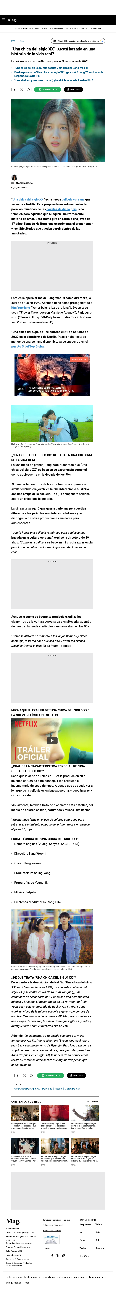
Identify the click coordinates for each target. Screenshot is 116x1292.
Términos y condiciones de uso (56, 1220)
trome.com (79, 1277)
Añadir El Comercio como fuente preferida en (78, 41)
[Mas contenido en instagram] (64, 1256)
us (80, 1232)
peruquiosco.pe (13, 1283)
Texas (36, 28)
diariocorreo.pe (96, 1277)
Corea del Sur (72, 1088)
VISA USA (83, 28)
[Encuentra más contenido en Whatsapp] (28, 89)
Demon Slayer (95, 28)
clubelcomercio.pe (32, 1277)
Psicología (58, 28)
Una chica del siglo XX (27, 1088)
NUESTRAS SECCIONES (87, 1220)
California (27, 28)
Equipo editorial (12, 1228)
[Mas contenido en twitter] (58, 1256)
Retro (98, 1240)
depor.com (64, 1277)
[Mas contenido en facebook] (52, 1256)
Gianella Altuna (24, 183)
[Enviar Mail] (13, 183)
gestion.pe (50, 1277)
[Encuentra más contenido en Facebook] (14, 89)
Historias (84, 1256)
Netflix (58, 1088)
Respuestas (85, 1224)
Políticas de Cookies (52, 1231)
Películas (47, 1088)
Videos (98, 1224)
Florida (17, 28)
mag (27, 1283)
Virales (82, 1248)
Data (97, 1232)
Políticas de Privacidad (53, 1225)
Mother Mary (71, 28)
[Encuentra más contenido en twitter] (21, 89)
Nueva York (46, 28)
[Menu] (5, 20)
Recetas (99, 1248)
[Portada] (13, 1226)
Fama (82, 1240)
